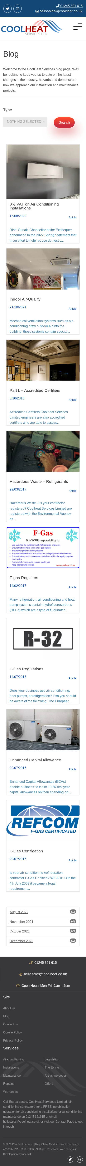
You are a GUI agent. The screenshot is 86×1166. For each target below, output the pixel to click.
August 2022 (42, 912)
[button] (25, 122)
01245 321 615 (71, 6)
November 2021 (42, 922)
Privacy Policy (13, 1040)
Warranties (10, 1091)
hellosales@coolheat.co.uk (21, 1121)
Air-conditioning (13, 1059)
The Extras (52, 1067)
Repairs (8, 1083)
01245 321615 (35, 1116)
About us (9, 1008)
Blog (6, 1016)
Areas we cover (55, 1075)
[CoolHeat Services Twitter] (7, 9)
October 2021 (42, 931)
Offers (49, 1083)
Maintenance (12, 1075)
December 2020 (42, 941)
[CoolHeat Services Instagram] (17, 9)
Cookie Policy (12, 1032)
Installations (11, 1067)
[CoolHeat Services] (31, 27)
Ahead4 (26, 1154)
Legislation (52, 1059)
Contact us (10, 1024)
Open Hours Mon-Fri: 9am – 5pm (45, 985)
